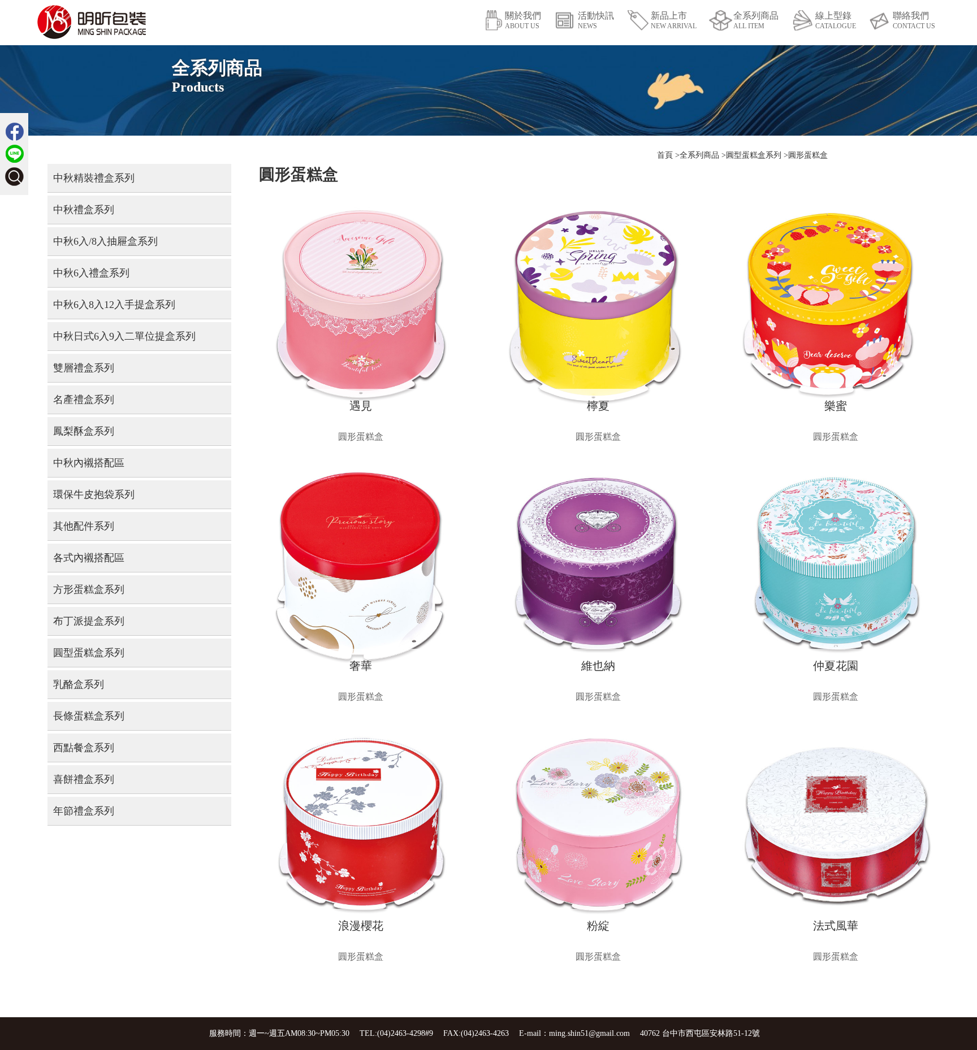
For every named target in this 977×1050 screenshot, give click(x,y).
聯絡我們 (914, 20)
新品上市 (674, 20)
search (14, 176)
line (14, 154)
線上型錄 (835, 20)
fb (14, 131)
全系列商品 (756, 20)
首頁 (665, 155)
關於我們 (523, 20)
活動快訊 (596, 20)
